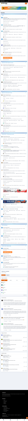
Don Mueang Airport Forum (22, 77)
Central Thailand (9, 105)
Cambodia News (6, 34)
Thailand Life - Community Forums (8, 134)
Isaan (4, 98)
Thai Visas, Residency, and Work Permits (8, 67)
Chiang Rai (12, 98)
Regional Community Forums (7, 92)
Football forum (5, 86)
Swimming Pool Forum (6, 182)
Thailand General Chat (6, 136)
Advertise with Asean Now (7, 255)
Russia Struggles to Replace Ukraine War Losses (9, 360)
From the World (4, 225)
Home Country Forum (6, 227)
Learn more (1, 1)
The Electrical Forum (10, 181)
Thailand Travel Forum (6, 77)
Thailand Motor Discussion (7, 204)
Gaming (8, 211)
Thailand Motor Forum (6, 198)
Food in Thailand (5, 162)
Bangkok (5, 105)
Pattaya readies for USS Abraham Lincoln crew (10, 29)
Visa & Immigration (6, 410)
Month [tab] (11, 280)
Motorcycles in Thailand (14, 204)
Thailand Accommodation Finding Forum (21, 173)
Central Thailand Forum (6, 102)
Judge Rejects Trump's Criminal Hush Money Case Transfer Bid (11, 364)
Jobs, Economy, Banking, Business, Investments (9, 172)
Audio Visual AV (18, 210)
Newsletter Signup (6, 248)
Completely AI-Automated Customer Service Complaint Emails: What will (12, 340)
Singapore (9, 240)
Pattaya (5, 113)
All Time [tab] (23, 280)
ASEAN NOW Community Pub (17, 309)
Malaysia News (21, 34)
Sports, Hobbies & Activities (13, 217)
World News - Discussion (6, 44)
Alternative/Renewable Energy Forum (18, 181)
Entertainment (10, 85)
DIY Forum (5, 181)
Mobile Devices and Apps (12, 210)
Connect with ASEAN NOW (6, 246)
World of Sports (20, 85)
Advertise (5, 403)
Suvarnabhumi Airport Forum (14, 77)
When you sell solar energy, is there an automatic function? (11, 185)
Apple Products (23, 210)
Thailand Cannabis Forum (7, 149)
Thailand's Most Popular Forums (7, 62)
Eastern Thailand (9, 113)
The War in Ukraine (19, 48)
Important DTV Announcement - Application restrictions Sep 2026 (12, 71)
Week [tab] (4, 280)
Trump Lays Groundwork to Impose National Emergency (10, 369)
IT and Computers (6, 210)
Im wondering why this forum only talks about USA (9, 344)
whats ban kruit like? (6, 131)
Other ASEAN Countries (6, 235)
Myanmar (5, 240)
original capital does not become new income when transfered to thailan (13, 176)
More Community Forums (7, 216)
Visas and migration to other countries (19, 67)
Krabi (19, 120)
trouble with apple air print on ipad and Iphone (10, 214)
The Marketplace (5, 145)
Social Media (5, 411)
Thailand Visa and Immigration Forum (8, 64)
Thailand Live (12, 21)
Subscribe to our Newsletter (7, 54)
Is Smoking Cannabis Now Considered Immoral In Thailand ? (11, 153)
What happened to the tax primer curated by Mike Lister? (11, 266)
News (3, 15)
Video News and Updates (7, 21)
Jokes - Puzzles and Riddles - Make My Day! (13, 86)
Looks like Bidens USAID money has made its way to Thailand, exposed (13, 317)
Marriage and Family (6, 217)
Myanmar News (11, 34)
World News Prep (6, 41)
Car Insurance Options (6, 194)
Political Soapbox (14, 48)
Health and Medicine (6, 155)
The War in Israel (6, 49)
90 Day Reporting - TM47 (7, 123)
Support (5, 402)
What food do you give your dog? (8, 221)
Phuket (22, 120)
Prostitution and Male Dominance (8, 89)
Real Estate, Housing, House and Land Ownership (9, 173)
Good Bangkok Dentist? (7, 108)
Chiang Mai (8, 98)
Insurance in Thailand (6, 187)
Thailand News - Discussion (7, 24)
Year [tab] (17, 280)
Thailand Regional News (7, 408)
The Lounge (5, 85)
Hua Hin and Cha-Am (6, 128)
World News (5, 409)
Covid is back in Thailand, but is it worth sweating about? (11, 160)
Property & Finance (6, 169)
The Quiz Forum (15, 85)
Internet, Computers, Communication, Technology (10, 208)
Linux (4, 211)
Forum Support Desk (6, 262)
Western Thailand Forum (6, 125)
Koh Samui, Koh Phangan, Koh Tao (13, 120)
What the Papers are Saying (7, 48)
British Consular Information (7, 68)
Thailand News (5, 17)
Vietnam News (16, 34)
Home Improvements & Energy (7, 178)
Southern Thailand (6, 120)
